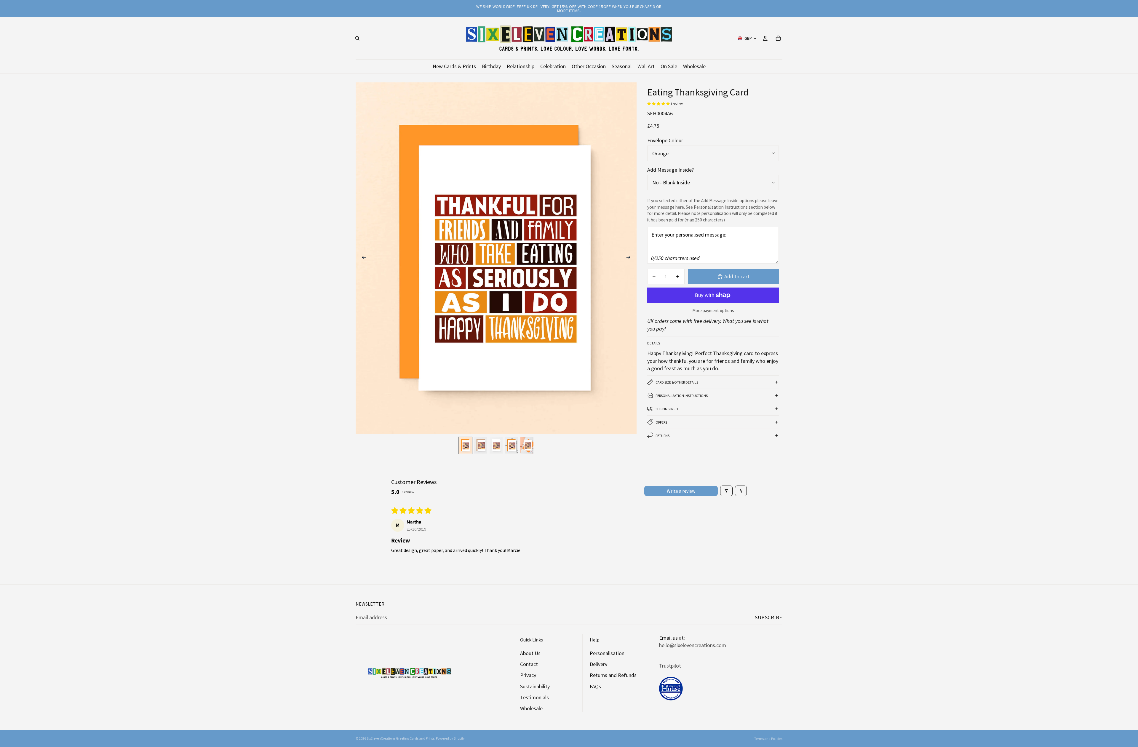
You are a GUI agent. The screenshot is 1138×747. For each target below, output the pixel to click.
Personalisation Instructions (682, 395)
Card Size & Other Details (677, 382)
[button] (658, 103)
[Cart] (778, 38)
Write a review (681, 491)
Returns (662, 435)
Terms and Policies (768, 738)
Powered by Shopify (450, 738)
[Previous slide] (362, 258)
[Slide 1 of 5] (465, 445)
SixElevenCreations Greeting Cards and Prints (400, 738)
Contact (529, 664)
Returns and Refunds (613, 675)
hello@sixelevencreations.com (692, 645)
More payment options (713, 310)
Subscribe (768, 617)
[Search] (357, 38)
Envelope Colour (665, 140)
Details (653, 343)
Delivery (598, 664)
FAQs (595, 686)
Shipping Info (667, 409)
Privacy (528, 675)
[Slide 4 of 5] (511, 445)
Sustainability (535, 686)
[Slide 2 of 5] (480, 445)
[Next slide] (630, 258)
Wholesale (531, 708)
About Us (530, 653)
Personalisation (607, 653)
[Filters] (726, 491)
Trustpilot (670, 665)
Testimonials (534, 697)
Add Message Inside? (670, 169)
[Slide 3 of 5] (496, 445)
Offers (661, 422)
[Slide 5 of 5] (526, 445)
